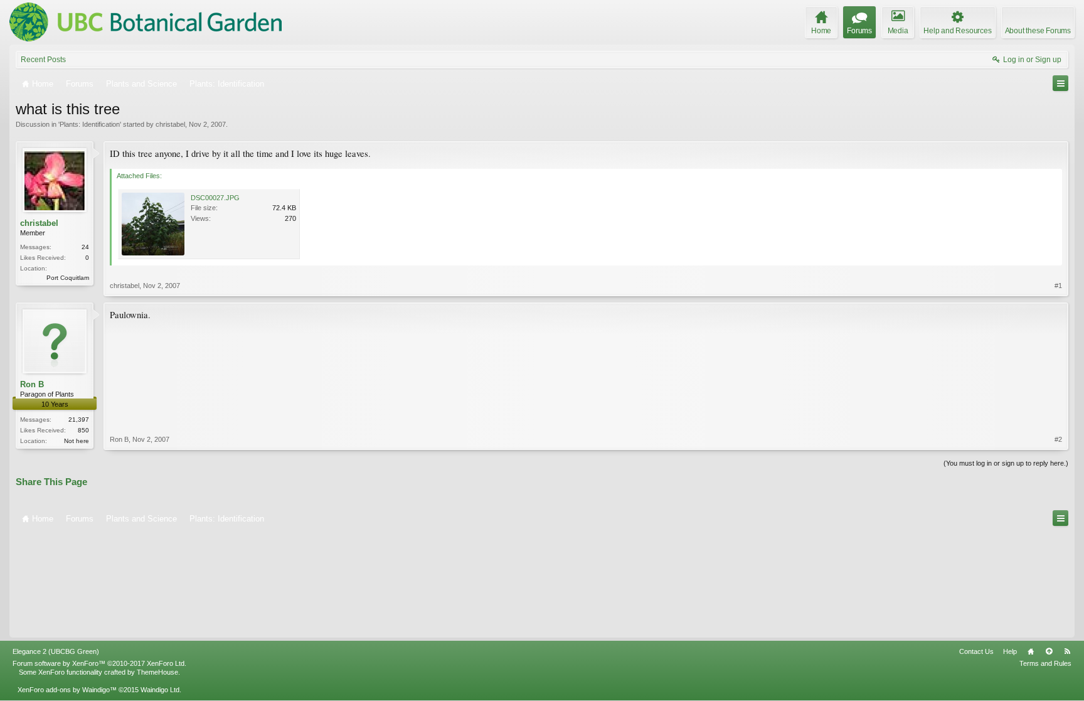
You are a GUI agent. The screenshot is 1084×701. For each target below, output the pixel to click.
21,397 (78, 419)
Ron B (32, 384)
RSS (1067, 651)
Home (1030, 651)
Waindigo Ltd (160, 689)
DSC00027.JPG (215, 197)
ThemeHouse (157, 672)
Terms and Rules (1045, 663)
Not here (76, 440)
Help (1010, 651)
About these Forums (1038, 30)
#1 (1058, 285)
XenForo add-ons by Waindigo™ (67, 689)
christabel (170, 124)
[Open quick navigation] (1060, 83)
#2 (1058, 439)
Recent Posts (43, 59)
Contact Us (976, 651)
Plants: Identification (90, 124)
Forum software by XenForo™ (99, 663)
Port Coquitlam (67, 277)
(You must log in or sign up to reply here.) (1005, 463)
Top (1048, 651)
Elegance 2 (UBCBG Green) (56, 651)
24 (85, 246)
